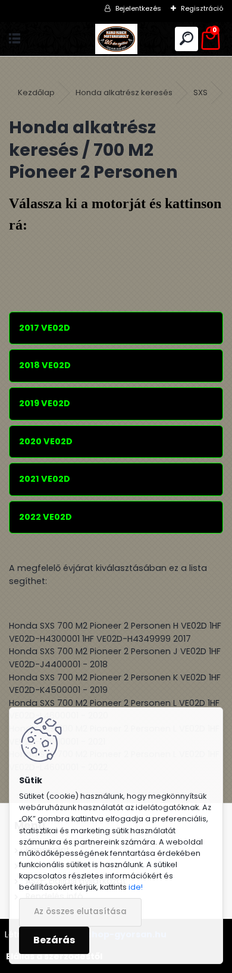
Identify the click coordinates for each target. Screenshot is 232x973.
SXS (200, 92)
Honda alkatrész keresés (124, 92)
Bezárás (54, 940)
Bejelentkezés (138, 8)
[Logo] (116, 39)
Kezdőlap (36, 92)
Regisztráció (202, 8)
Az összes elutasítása (80, 911)
